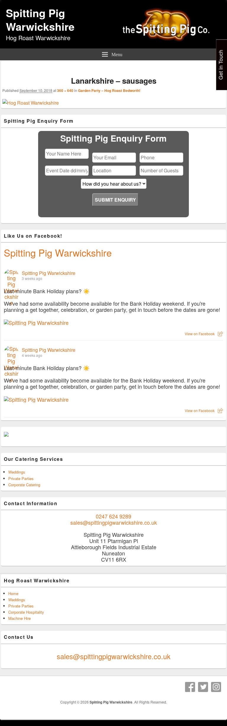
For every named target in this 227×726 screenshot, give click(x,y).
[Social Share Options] (220, 333)
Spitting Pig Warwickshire (40, 19)
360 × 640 (65, 90)
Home (13, 593)
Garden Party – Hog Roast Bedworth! (109, 90)
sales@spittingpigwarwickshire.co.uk (113, 522)
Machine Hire (19, 618)
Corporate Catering (24, 484)
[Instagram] (216, 687)
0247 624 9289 (113, 516)
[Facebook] (190, 687)
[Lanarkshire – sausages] (30, 102)
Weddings (16, 472)
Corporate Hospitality (26, 612)
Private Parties (21, 478)
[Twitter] (203, 687)
